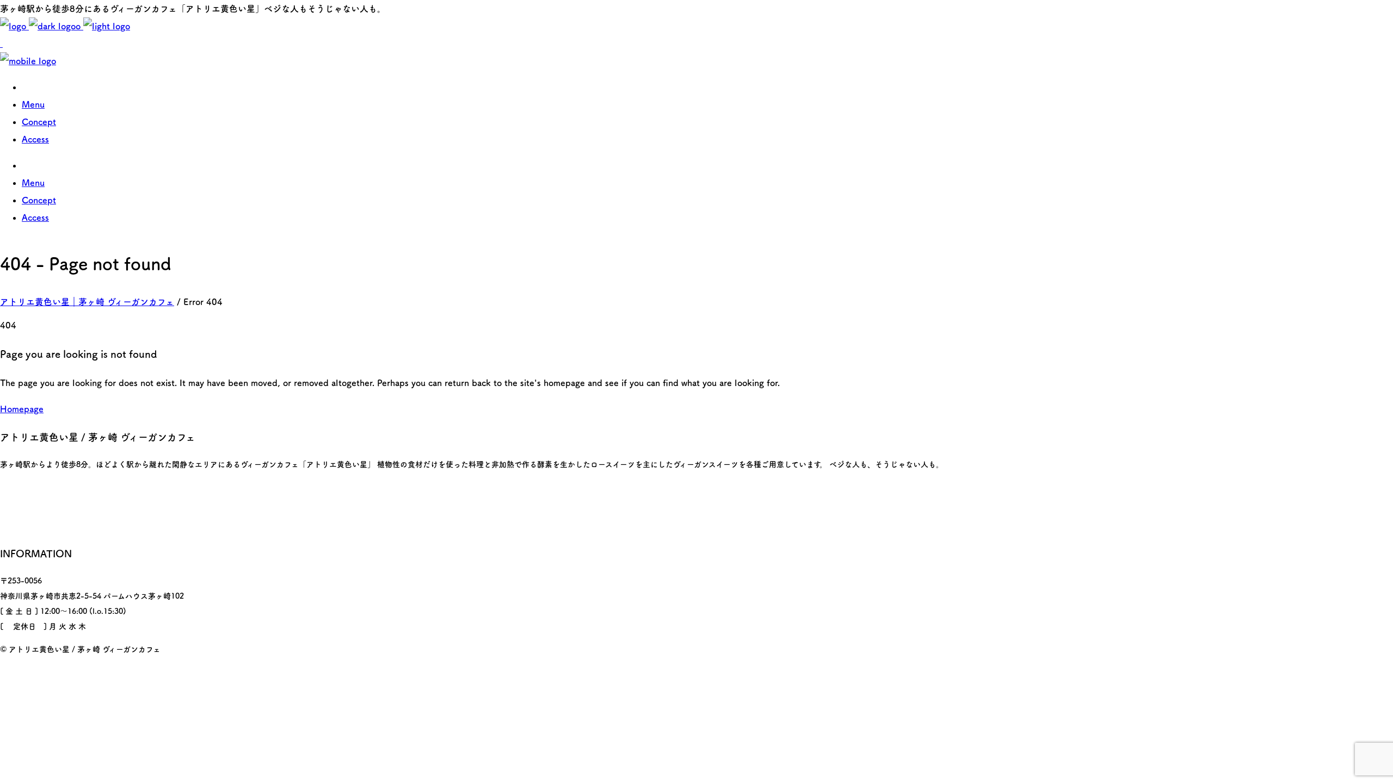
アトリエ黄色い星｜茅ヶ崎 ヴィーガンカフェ (87, 301)
